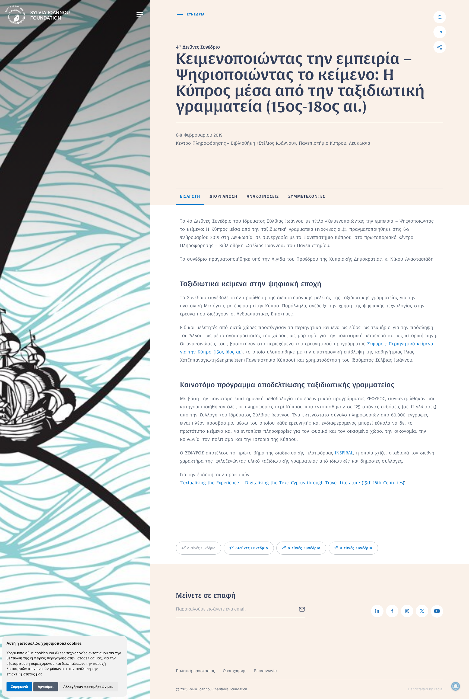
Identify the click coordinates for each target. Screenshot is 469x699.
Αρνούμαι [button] (45, 687)
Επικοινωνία (265, 671)
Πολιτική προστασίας (195, 671)
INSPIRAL (344, 453)
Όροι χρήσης (234, 671)
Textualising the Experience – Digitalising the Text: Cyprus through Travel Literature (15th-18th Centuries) (292, 483)
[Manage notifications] (455, 686)
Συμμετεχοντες (306, 196)
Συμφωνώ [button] (19, 687)
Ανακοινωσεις (263, 196)
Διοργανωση (223, 196)
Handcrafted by (425, 689)
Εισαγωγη (190, 196)
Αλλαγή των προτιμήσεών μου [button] (88, 687)
